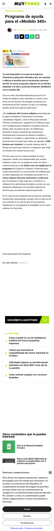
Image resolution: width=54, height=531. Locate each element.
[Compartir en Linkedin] (27, 36)
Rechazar (27, 516)
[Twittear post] (22, 36)
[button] (50, 472)
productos (23, 263)
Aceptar (27, 509)
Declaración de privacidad (33, 528)
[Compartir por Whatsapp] (32, 36)
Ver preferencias (27, 523)
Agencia (13, 126)
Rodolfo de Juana (23, 30)
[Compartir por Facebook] (16, 36)
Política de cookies (17, 528)
